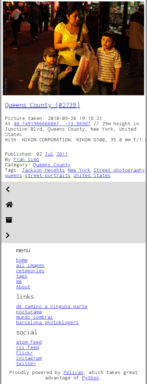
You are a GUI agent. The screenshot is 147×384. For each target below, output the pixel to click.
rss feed (27, 347)
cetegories (30, 270)
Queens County (52, 164)
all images (30, 265)
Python (90, 377)
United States (92, 175)
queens (13, 175)
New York (79, 170)
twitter (26, 363)
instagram (29, 358)
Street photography (119, 170)
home (21, 260)
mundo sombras (34, 317)
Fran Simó (26, 159)
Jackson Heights (43, 170)
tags (21, 276)
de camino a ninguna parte (51, 306)
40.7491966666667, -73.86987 (52, 123)
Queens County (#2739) (42, 104)
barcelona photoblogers (47, 322)
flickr (24, 352)
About (23, 286)
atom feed (29, 342)
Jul (49, 154)
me (19, 281)
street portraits (48, 175)
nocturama (29, 311)
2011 (62, 154)
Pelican (73, 372)
